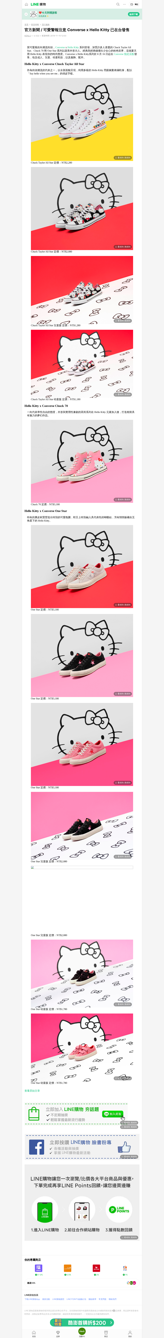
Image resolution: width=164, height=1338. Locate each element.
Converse (60, 47)
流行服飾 (45, 24)
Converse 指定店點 (124, 54)
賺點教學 (92, 1299)
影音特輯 (35, 24)
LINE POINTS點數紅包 (76, 1299)
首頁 (26, 24)
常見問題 (102, 1299)
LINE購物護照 (58, 1299)
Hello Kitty (73, 47)
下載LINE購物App (32, 1299)
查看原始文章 (32, 1090)
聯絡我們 (112, 1299)
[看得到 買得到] (82, 42)
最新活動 (46, 1299)
